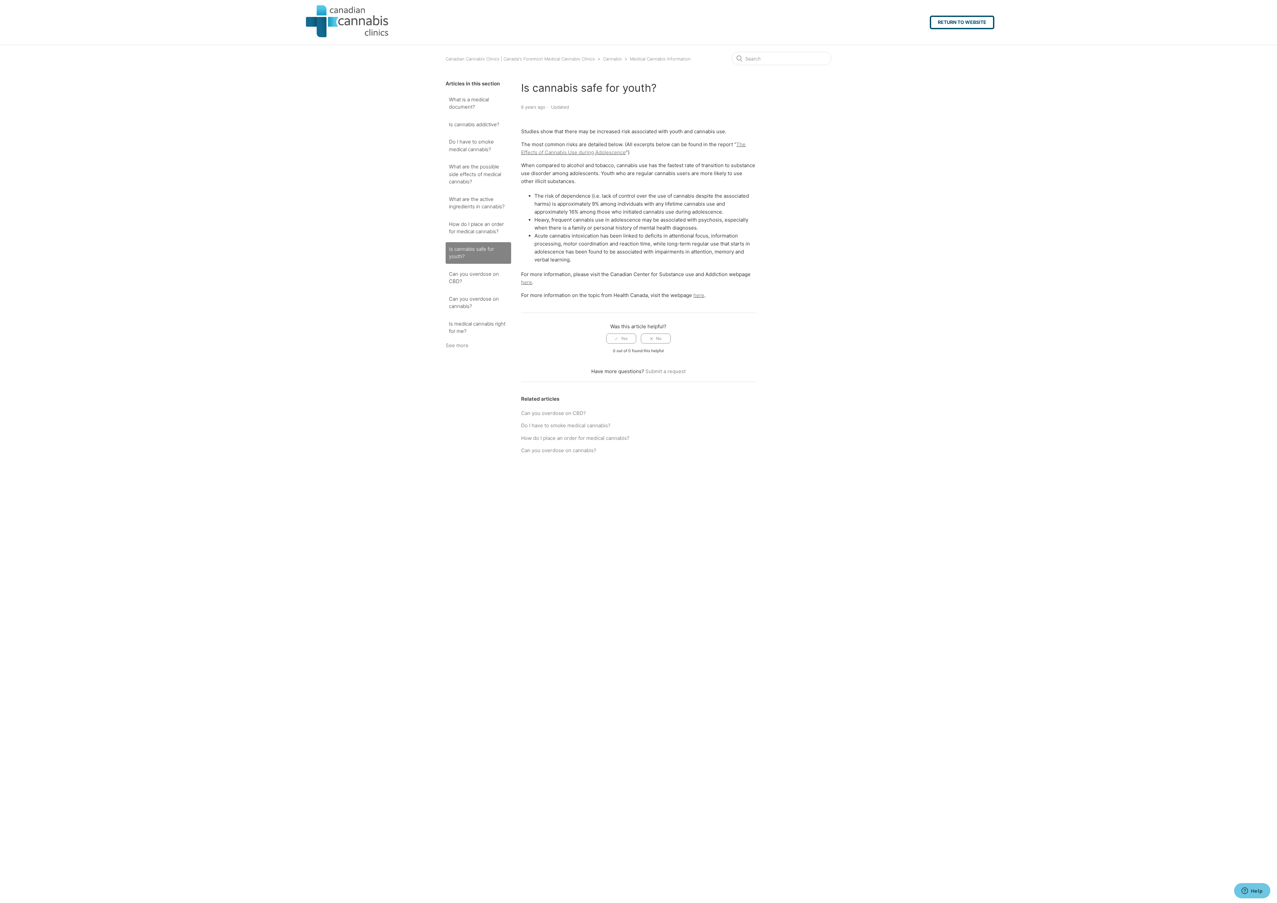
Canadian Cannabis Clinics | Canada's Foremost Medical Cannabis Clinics (520, 58)
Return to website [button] (962, 22)
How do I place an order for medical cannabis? (476, 228)
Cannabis (612, 58)
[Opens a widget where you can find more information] (1252, 891)
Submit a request (665, 371)
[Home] (335, 35)
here (526, 282)
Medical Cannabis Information (660, 58)
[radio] (621, 339)
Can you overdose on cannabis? (474, 303)
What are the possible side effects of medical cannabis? (475, 174)
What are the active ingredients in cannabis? (476, 203)
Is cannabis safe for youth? (471, 253)
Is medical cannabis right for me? (477, 328)
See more (457, 345)
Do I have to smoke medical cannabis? (471, 145)
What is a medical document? (469, 103)
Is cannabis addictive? (474, 124)
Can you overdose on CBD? (474, 278)
